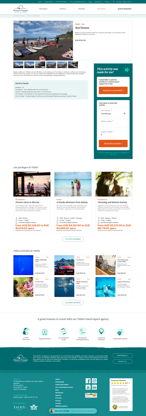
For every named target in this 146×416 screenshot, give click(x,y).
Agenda (58, 395)
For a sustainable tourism (77, 1)
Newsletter (98, 1)
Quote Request (125, 9)
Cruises (81, 9)
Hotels (63, 9)
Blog (90, 1)
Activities (101, 9)
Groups (58, 400)
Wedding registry (61, 406)
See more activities (73, 303)
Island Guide (48, 1)
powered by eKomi (123, 407)
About (40, 1)
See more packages (73, 239)
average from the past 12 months (119, 385)
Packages (43, 9)
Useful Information (61, 1)
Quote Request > (122, 355)
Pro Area (58, 398)
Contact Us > (122, 361)
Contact (107, 1)
